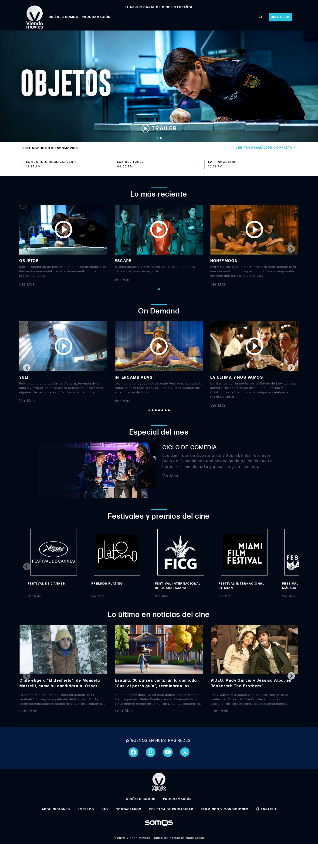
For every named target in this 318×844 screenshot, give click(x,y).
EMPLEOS (86, 809)
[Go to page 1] (159, 289)
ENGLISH (268, 809)
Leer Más (28, 711)
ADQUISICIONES (56, 809)
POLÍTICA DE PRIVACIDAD (171, 809)
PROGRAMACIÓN (96, 17)
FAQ (105, 809)
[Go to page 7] (169, 410)
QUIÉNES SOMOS (63, 17)
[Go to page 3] (156, 410)
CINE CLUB (280, 17)
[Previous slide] (26, 248)
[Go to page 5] (162, 410)
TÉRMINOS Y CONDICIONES (225, 809)
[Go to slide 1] (157, 138)
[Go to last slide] (26, 367)
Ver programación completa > (265, 148)
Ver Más (27, 284)
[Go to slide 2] (161, 138)
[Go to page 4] (159, 410)
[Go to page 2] (152, 410)
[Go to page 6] (165, 410)
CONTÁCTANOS (129, 809)
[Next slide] (291, 248)
